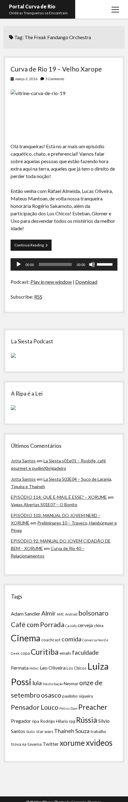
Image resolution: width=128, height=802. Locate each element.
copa (25, 653)
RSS (38, 297)
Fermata (20, 668)
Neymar (71, 683)
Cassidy (71, 626)
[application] (64, 264)
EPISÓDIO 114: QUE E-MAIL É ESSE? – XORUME (59, 497)
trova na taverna (26, 744)
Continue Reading (33, 246)
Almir (48, 613)
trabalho (98, 731)
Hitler (34, 668)
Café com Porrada (37, 625)
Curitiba (45, 651)
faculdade (85, 652)
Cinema (25, 638)
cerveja (85, 625)
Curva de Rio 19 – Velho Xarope (56, 69)
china (98, 625)
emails (65, 653)
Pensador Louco (34, 707)
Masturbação (53, 684)
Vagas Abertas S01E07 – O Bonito (44, 504)
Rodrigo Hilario (54, 721)
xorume (72, 742)
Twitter (51, 744)
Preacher (92, 707)
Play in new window (51, 282)
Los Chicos (76, 668)
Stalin (30, 732)
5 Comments (54, 78)
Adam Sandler (25, 613)
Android (71, 614)
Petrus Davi (68, 708)
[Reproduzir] (19, 264)
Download (86, 282)
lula (37, 682)
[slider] (105, 263)
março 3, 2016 (26, 78)
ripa (35, 721)
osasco (51, 695)
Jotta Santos (23, 460)
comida (71, 639)
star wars (44, 731)
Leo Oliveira (53, 668)
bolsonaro (93, 613)
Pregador (21, 721)
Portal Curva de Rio (32, 6)
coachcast (51, 639)
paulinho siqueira (77, 696)
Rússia (86, 719)
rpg (72, 721)
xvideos (99, 743)
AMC (60, 614)
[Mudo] (92, 264)
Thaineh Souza (71, 731)
